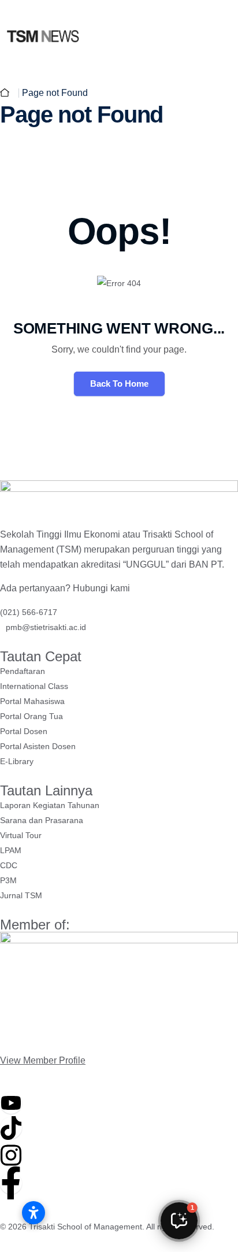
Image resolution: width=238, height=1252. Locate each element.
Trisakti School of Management (85, 1226)
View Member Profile (42, 1060)
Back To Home (119, 383)
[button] (179, 1220)
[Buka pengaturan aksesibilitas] (33, 1212)
